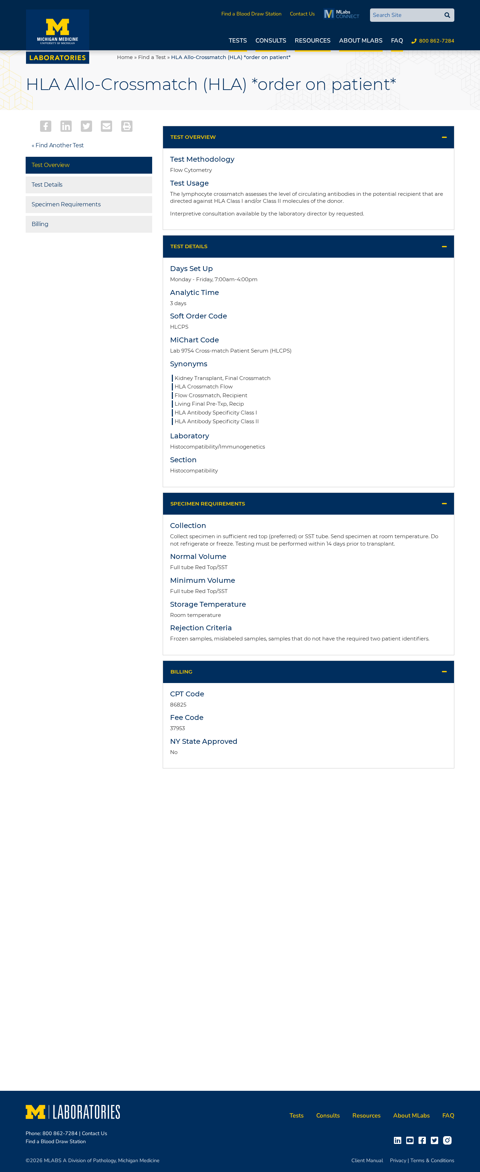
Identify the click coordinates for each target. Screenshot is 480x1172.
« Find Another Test (58, 145)
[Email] (106, 126)
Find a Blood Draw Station (251, 13)
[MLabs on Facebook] (424, 1140)
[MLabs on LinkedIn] (399, 1140)
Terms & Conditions (432, 1160)
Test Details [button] (188, 246)
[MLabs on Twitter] (436, 1140)
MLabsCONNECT (343, 13)
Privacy (398, 1160)
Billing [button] (181, 671)
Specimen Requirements (66, 204)
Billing (40, 224)
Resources (313, 41)
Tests (238, 41)
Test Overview (51, 165)
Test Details (47, 184)
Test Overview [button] (193, 137)
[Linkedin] (66, 126)
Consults (270, 41)
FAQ (397, 41)
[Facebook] (45, 126)
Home (125, 57)
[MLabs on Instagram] (448, 1140)
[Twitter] (86, 126)
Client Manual (367, 1160)
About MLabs (361, 41)
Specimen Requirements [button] (207, 503)
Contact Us (302, 13)
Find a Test (152, 57)
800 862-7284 (436, 40)
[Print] (126, 126)
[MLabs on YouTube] (411, 1140)
